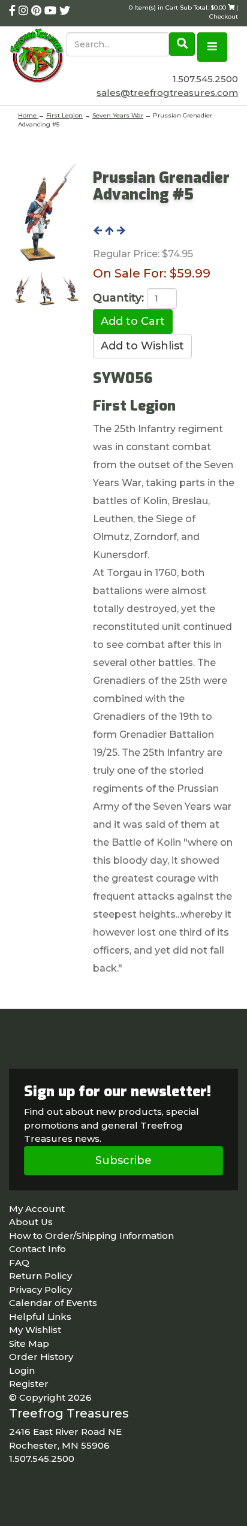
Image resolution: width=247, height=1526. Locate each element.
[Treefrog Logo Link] (38, 57)
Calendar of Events (53, 1302)
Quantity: (118, 297)
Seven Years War (117, 115)
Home (28, 115)
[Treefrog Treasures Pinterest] (37, 10)
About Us (31, 1222)
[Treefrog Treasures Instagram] (25, 10)
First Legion (64, 115)
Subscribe (123, 1160)
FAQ (19, 1262)
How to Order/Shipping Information (91, 1235)
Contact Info (37, 1248)
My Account (37, 1208)
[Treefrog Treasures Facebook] (14, 10)
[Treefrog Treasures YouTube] (51, 10)
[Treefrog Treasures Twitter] (64, 10)
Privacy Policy (40, 1289)
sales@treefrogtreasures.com (167, 92)
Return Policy (40, 1275)
